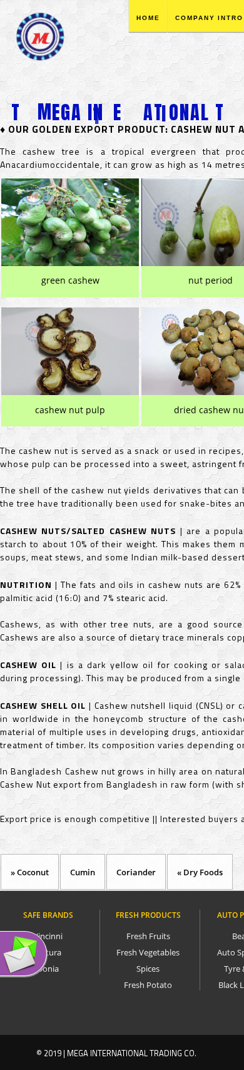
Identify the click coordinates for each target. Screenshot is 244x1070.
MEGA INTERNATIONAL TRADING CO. (130, 1053)
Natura (48, 952)
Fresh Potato (148, 984)
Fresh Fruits (148, 936)
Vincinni (48, 936)
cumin (82, 872)
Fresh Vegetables (148, 952)
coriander (136, 872)
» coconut (30, 872)
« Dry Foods (200, 872)
